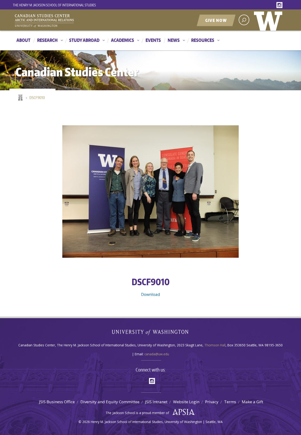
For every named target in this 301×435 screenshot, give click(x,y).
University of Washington (269, 20)
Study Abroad (84, 40)
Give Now (216, 20)
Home (20, 97)
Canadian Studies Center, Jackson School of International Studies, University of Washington (66, 20)
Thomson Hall (215, 345)
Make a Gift (252, 401)
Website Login (186, 401)
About (23, 40)
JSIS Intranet (156, 401)
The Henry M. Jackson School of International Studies (54, 5)
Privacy (211, 401)
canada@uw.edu (156, 354)
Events (153, 40)
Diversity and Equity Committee (109, 401)
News (174, 40)
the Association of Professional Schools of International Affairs (182, 412)
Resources (202, 40)
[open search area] (244, 20)
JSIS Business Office (57, 401)
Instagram (280, 5)
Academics (122, 40)
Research (47, 40)
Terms (230, 401)
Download (150, 294)
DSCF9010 (37, 97)
